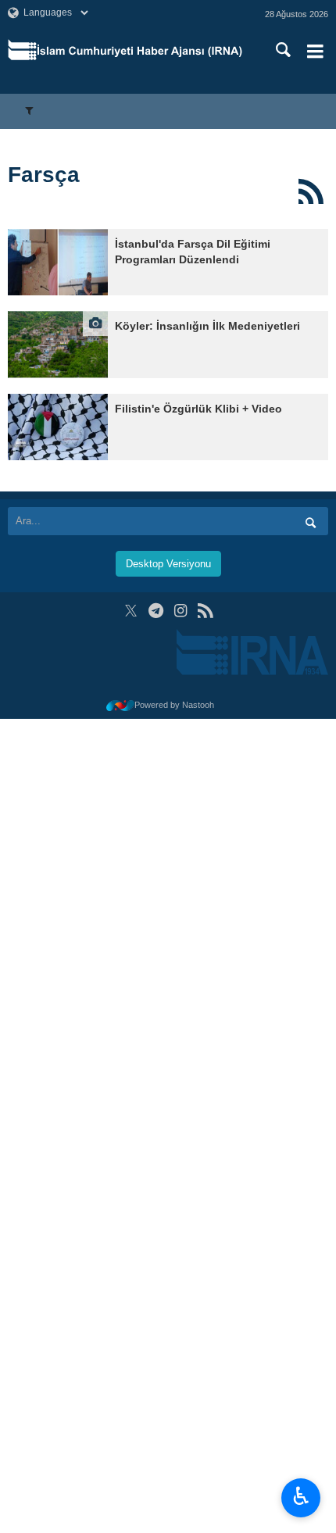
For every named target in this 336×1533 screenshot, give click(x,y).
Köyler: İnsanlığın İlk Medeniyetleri (207, 326)
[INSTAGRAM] (180, 610)
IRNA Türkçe (139, 50)
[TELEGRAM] (155, 610)
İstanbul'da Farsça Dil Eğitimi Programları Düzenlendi (192, 252)
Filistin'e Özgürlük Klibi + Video (198, 409)
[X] (130, 610)
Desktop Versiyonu (168, 564)
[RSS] (310, 191)
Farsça (44, 175)
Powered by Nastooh (174, 704)
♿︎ (301, 1496)
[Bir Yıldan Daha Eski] (58, 262)
